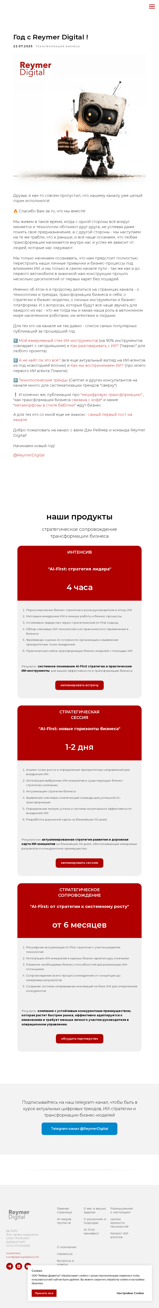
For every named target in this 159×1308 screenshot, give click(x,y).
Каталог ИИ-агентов (119, 1235)
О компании (66, 1247)
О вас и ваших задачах (95, 1210)
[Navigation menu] (152, 7)
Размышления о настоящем (121, 1210)
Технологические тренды (43, 380)
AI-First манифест (91, 1231)
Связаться (64, 1254)
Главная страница (64, 1210)
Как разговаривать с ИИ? (94, 346)
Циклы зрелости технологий (119, 1222)
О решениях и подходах (95, 1221)
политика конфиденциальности (22, 1255)
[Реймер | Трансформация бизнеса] (9, 1268)
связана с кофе (86, 400)
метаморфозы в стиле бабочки (44, 405)
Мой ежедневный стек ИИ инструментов (58, 340)
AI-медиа (64, 1219)
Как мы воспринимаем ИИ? (97, 365)
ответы (62, 1264)
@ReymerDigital (29, 455)
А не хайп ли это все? (39, 360)
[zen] (18, 1268)
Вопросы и (65, 1261)
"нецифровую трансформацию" (111, 394)
